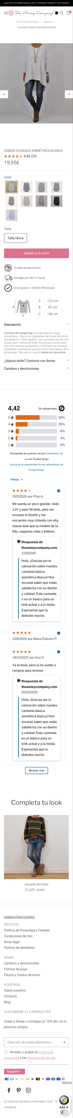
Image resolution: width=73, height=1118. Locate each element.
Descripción (12, 324)
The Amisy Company (27, 22)
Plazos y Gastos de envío (22, 975)
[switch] (64, 1112)
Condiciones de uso (41, 1058)
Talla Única (16, 238)
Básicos (48, 22)
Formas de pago (15, 969)
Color (8, 177)
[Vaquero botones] (36, 847)
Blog (7, 1002)
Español (13, 1071)
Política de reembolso (19, 948)
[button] (11, 187)
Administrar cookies (19, 917)
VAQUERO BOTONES (36, 884)
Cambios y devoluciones (21, 369)
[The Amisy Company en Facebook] (8, 1091)
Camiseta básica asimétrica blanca (36, 27)
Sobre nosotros (15, 990)
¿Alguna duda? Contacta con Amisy (29, 361)
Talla (7, 229)
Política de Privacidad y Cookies (27, 930)
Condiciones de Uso (18, 936)
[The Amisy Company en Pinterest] (18, 1091)
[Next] (69, 94)
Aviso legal (12, 942)
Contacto (10, 996)
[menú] (6, 12)
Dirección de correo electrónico (27, 1037)
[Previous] (4, 94)
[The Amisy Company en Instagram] (28, 1091)
